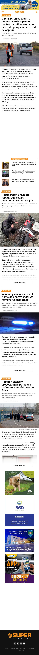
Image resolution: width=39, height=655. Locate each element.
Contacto (20, 650)
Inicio (6, 648)
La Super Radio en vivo (17, 648)
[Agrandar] (35, 457)
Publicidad (30, 648)
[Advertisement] (19, 136)
